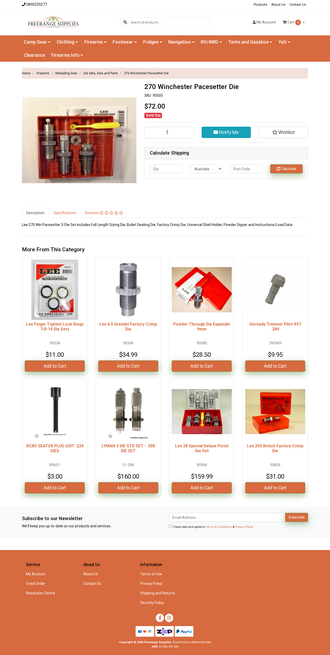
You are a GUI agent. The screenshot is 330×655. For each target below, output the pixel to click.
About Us (278, 4)
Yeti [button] (282, 42)
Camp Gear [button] (35, 42)
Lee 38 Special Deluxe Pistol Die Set (201, 448)
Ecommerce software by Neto (192, 642)
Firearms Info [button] (65, 55)
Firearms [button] (93, 42)
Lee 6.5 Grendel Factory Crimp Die (128, 326)
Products (260, 4)
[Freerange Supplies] (53, 22)
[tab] (35, 213)
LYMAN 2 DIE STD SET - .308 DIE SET (128, 448)
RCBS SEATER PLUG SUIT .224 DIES (55, 448)
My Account (35, 574)
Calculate (288, 169)
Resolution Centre (40, 593)
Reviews (92, 213)
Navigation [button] (179, 42)
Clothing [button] (65, 42)
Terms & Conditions (218, 527)
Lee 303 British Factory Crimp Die (275, 448)
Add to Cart (55, 366)
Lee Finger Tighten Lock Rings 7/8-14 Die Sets (55, 326)
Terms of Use (151, 574)
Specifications (64, 213)
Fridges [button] (151, 42)
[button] (283, 132)
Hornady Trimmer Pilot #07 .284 (275, 326)
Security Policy (152, 603)
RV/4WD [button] (209, 42)
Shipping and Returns (157, 593)
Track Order (35, 583)
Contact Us (298, 4)
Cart (293, 22)
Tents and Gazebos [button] (248, 42)
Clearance (34, 55)
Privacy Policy (244, 527)
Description (35, 213)
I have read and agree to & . (212, 527)
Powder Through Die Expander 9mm (201, 326)
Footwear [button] (123, 42)
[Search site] (125, 22)
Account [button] (266, 22)
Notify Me (228, 132)
